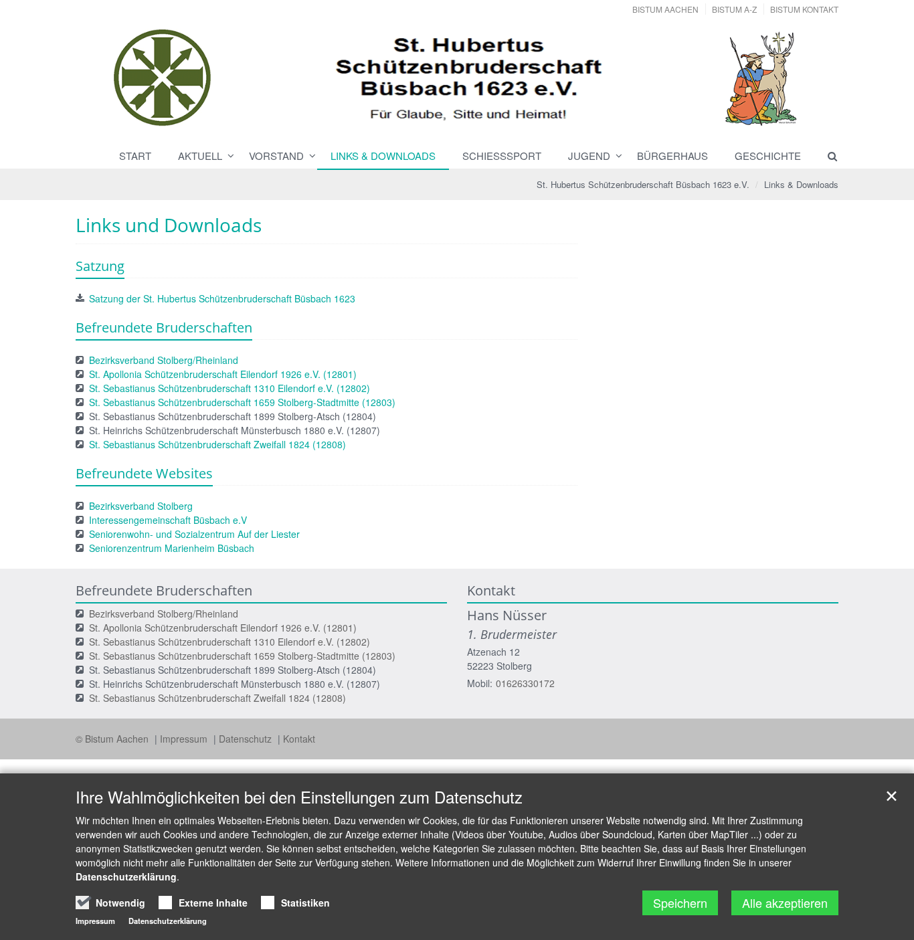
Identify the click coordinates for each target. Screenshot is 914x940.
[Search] (826, 156)
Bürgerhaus (672, 156)
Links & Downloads (383, 156)
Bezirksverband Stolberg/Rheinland (163, 360)
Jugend (589, 156)
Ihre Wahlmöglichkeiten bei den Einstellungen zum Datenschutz (299, 797)
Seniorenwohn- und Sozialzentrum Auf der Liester (194, 534)
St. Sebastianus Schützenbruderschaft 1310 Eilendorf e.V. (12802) (229, 388)
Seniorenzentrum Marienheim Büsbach (171, 548)
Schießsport (501, 156)
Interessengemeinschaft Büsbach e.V (168, 520)
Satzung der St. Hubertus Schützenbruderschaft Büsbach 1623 (222, 298)
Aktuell (200, 156)
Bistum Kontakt (804, 9)
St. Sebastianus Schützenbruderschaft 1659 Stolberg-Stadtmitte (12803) (242, 402)
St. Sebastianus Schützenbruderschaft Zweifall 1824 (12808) (217, 444)
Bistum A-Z (734, 9)
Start (135, 156)
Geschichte (768, 156)
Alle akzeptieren (785, 902)
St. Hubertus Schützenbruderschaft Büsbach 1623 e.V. (643, 184)
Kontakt (299, 738)
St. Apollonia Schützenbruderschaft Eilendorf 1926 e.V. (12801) (223, 374)
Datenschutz (246, 738)
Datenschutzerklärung (126, 876)
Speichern (680, 902)
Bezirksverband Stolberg (141, 505)
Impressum (185, 738)
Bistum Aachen (665, 9)
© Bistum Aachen (113, 738)
